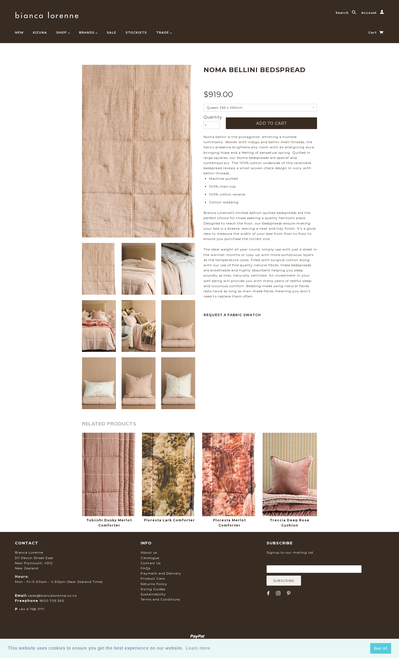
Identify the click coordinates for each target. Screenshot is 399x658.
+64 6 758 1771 (32, 609)
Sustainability (153, 594)
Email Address (293, 561)
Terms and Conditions (160, 599)
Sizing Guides (153, 589)
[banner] (47, 14)
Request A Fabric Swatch (232, 315)
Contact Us (151, 563)
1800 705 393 (51, 601)
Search (342, 13)
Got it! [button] (381, 648)
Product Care (153, 578)
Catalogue (150, 558)
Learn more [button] (198, 648)
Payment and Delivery (161, 573)
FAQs (145, 568)
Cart (373, 32)
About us (149, 552)
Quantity (212, 117)
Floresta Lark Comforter (169, 520)
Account (369, 13)
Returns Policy (154, 584)
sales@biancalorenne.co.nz (52, 595)
